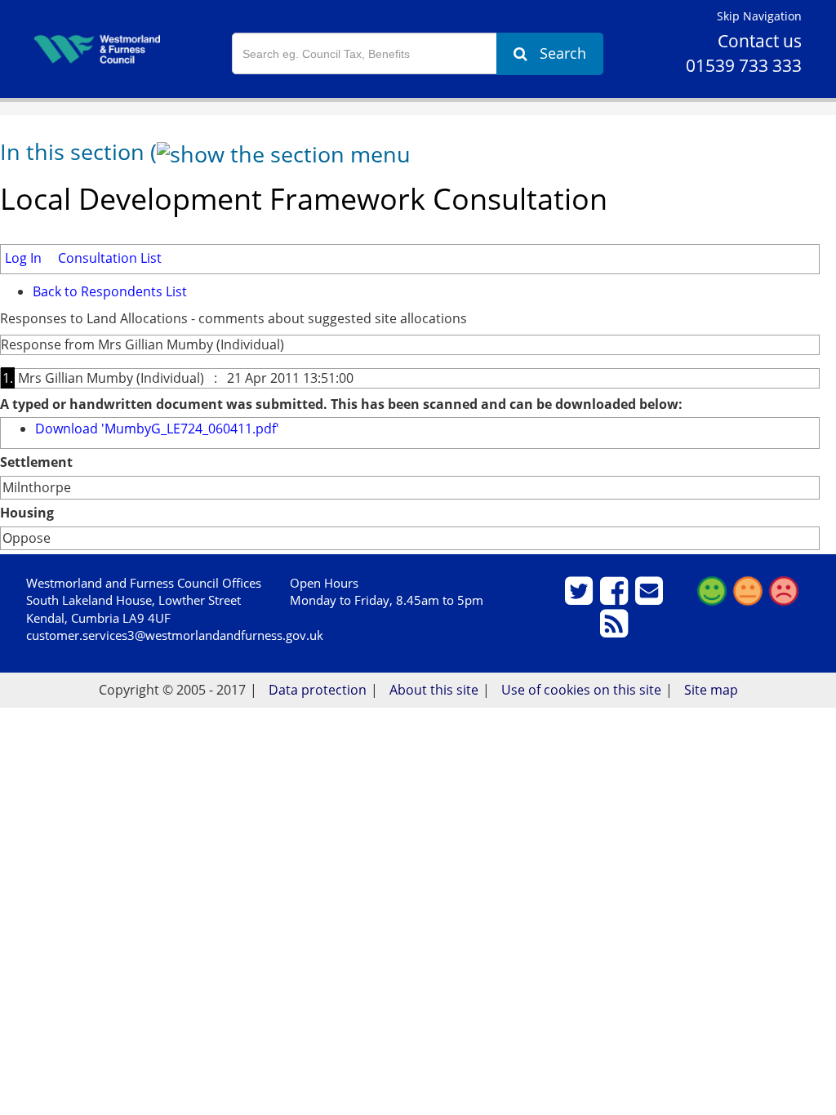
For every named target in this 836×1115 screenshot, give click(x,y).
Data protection (318, 690)
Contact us (760, 40)
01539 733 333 (744, 65)
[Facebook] (616, 597)
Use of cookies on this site (581, 690)
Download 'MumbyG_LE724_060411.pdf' (157, 429)
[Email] (651, 597)
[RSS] (616, 630)
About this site (433, 690)
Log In (23, 258)
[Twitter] (581, 597)
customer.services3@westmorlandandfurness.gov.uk (174, 635)
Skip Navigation (759, 16)
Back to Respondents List (110, 291)
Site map (711, 690)
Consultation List (110, 258)
